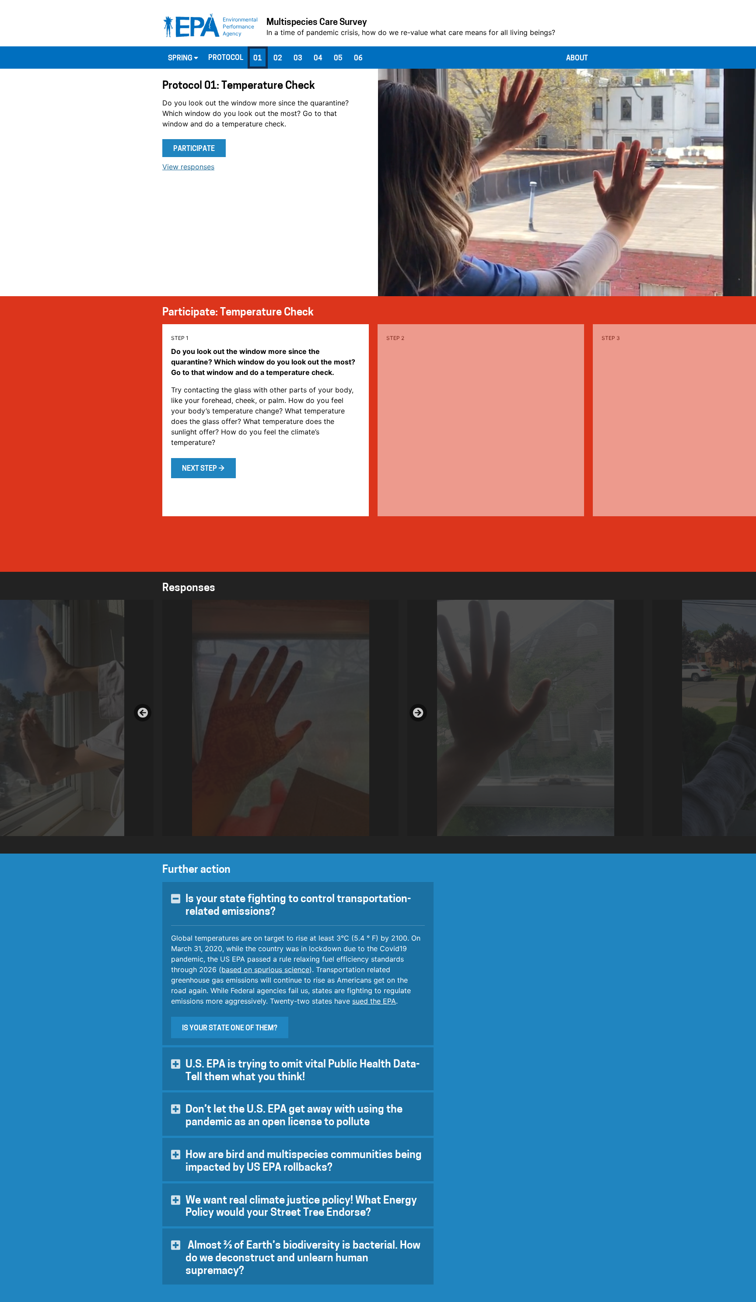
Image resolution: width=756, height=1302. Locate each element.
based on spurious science (265, 969)
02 (277, 58)
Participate (194, 149)
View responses (188, 166)
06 (358, 58)
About (577, 58)
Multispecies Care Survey (316, 22)
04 (318, 58)
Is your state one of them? (229, 1028)
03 (298, 58)
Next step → (203, 469)
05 (338, 58)
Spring (181, 58)
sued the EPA (374, 1001)
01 (257, 58)
